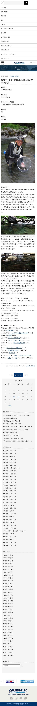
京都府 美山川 (9, 536)
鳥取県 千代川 (9, 528)
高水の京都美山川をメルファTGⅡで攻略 (16, 429)
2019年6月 (7, 638)
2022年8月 (7, 606)
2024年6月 (7, 581)
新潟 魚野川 (8, 505)
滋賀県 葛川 (8, 534)
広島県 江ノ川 (9, 459)
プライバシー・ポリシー (8, 54)
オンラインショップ (7, 28)
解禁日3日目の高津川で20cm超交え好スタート (18, 441)
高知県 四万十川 (9, 456)
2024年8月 (7, 575)
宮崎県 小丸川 (9, 462)
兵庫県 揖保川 (9, 539)
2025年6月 (7, 566)
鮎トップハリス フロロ (23, 355)
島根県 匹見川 (9, 519)
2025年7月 (7, 563)
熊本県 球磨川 (9, 499)
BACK (11, 375)
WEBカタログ (5, 41)
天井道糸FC (10, 330)
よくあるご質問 (5, 37)
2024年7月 (7, 578)
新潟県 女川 (8, 511)
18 (14, 396)
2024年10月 (8, 569)
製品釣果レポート (6, 45)
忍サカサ (12, 353)
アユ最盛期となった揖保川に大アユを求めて (17, 415)
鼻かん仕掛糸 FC (19, 343)
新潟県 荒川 (8, 516)
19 (18, 396)
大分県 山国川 (9, 496)
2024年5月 (7, 583)
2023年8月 (7, 592)
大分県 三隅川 (14, 76)
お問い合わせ (5, 50)
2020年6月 (7, 624)
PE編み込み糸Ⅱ (13, 350)
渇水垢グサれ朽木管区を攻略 (12, 424)
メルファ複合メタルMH (20, 333)
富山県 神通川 (9, 476)
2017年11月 (8, 655)
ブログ (3, 24)
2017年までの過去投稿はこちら (13, 531)
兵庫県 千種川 (9, 545)
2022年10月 (8, 601)
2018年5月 (7, 652)
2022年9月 (7, 603)
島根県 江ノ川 (9, 542)
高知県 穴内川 (9, 488)
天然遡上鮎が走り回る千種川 (12, 421)
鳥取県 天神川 (9, 493)
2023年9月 (7, 589)
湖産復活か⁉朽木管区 (10, 432)
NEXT (25, 375)
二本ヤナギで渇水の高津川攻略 (13, 438)
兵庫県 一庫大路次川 (10, 468)
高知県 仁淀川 (9, 465)
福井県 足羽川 (9, 525)
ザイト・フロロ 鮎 (14, 338)
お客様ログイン (5, 58)
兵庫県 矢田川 (9, 491)
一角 (9, 358)
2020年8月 (7, 618)
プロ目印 (9, 335)
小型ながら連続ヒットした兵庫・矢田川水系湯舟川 (19, 426)
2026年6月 (7, 561)
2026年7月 (7, 558)
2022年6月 (7, 612)
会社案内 (3, 33)
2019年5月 (7, 641)
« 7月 (9, 405)
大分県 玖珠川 (9, 502)
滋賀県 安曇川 (9, 453)
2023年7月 (7, 595)
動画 (2, 20)
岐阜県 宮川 (8, 522)
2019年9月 (7, 629)
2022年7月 (7, 609)
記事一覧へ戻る (18, 375)
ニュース (3, 7)
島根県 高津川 (9, 514)
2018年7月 (7, 646)
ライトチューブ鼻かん (14, 348)
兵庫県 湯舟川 (9, 508)
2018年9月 (7, 644)
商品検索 (3, 16)
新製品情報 (4, 11)
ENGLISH (33, 62)
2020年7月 (7, 621)
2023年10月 (8, 586)
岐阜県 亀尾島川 (9, 485)
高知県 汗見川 (9, 482)
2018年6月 (7, 649)
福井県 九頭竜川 (9, 471)
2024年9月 (7, 572)
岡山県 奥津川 (9, 451)
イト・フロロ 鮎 (14, 340)
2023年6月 (7, 598)
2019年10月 (8, 626)
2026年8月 (7, 555)
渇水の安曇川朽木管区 (10, 418)
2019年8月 (7, 632)
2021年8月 (7, 615)
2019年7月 (7, 635)
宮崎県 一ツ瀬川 (9, 473)
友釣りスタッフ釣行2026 (11, 435)
